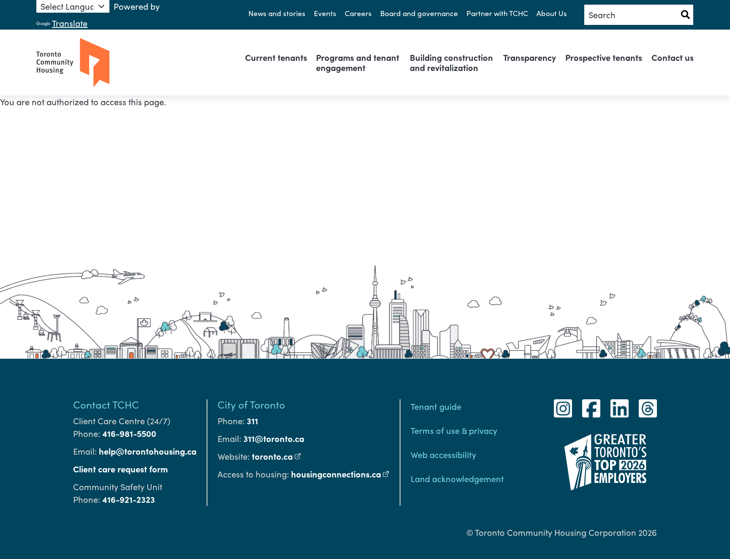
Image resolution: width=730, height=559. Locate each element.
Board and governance (419, 13)
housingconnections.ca (340, 474)
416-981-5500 (129, 433)
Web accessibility (443, 454)
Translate (69, 23)
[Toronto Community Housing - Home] (72, 62)
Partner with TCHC (497, 13)
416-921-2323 (128, 499)
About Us (552, 13)
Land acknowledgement (457, 478)
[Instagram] (563, 408)
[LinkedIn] (619, 408)
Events (325, 13)
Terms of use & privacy (454, 430)
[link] (276, 57)
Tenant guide (436, 406)
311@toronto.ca (273, 438)
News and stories (276, 13)
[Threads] (648, 408)
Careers (358, 13)
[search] (638, 14)
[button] (685, 14)
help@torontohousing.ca (147, 451)
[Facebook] (591, 408)
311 (252, 420)
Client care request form (120, 468)
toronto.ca (276, 456)
